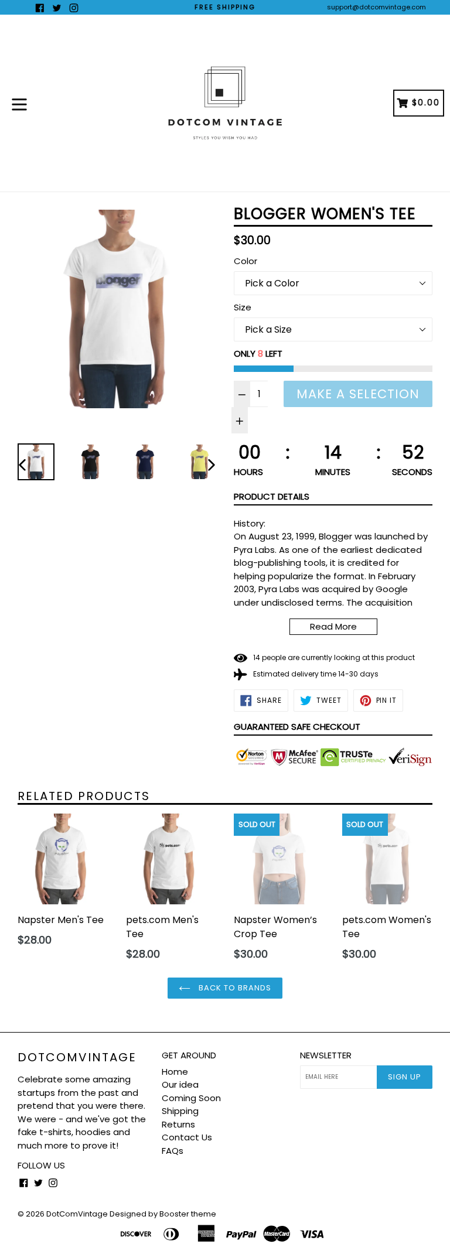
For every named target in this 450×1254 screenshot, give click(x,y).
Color (245, 261)
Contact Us (187, 1137)
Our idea (180, 1084)
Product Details (271, 496)
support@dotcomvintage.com (376, 7)
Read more (333, 626)
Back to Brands (234, 987)
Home (175, 1071)
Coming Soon (191, 1098)
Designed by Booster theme (163, 1213)
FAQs (172, 1150)
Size (242, 307)
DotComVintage (77, 1057)
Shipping (180, 1111)
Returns (178, 1124)
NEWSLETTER (326, 1055)
